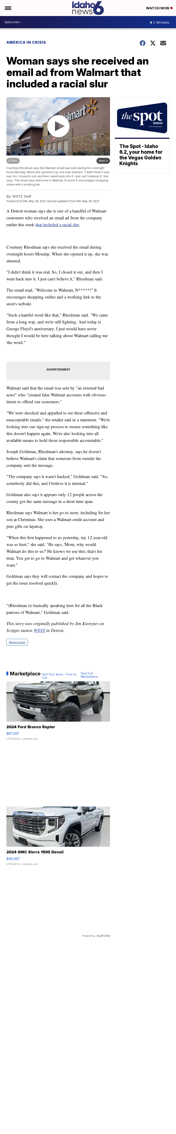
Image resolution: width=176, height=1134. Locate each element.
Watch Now (158, 8)
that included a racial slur (57, 224)
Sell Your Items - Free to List (59, 676)
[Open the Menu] (7, 8)
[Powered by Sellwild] (103, 935)
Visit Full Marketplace (89, 675)
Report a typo (17, 642)
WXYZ (39, 630)
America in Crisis (26, 42)
